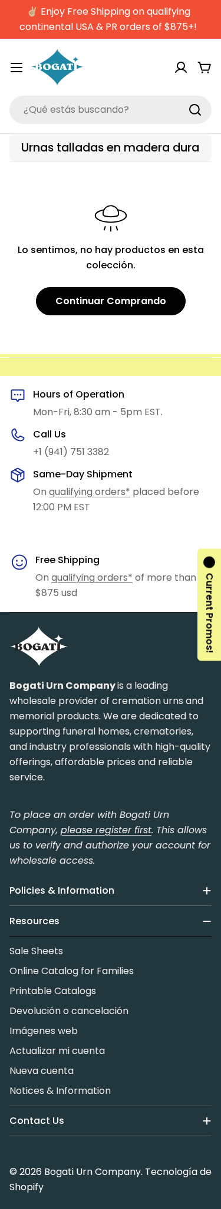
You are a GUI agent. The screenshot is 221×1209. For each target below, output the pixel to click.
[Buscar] (195, 110)
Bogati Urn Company (92, 1171)
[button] (209, 604)
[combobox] (110, 110)
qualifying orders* (89, 492)
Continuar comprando (110, 301)
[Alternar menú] (16, 67)
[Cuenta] (181, 67)
